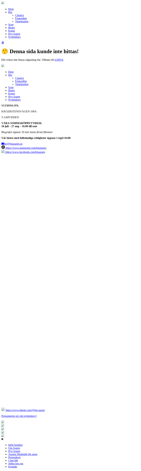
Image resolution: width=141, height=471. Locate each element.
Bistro (11, 27)
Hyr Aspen (14, 33)
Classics (19, 15)
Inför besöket (15, 444)
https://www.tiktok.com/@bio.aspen (25, 410)
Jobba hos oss (15, 463)
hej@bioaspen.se (13, 143)
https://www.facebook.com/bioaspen (25, 152)
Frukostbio (21, 18)
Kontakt (12, 466)
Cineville (13, 460)
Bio (10, 12)
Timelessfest (21, 21)
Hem (11, 9)
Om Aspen (14, 448)
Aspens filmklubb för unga (22, 454)
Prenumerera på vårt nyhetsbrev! (19, 416)
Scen (11, 24)
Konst (11, 30)
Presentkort (14, 457)
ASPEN (58, 59)
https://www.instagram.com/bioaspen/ (25, 147)
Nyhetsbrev (14, 36)
